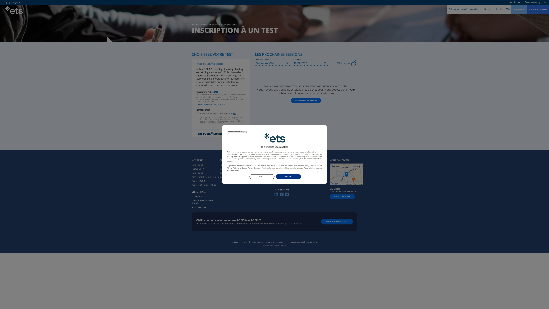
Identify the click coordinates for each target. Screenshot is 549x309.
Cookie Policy (247, 168)
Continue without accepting (237, 132)
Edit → (262, 176)
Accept (288, 176)
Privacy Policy (232, 168)
